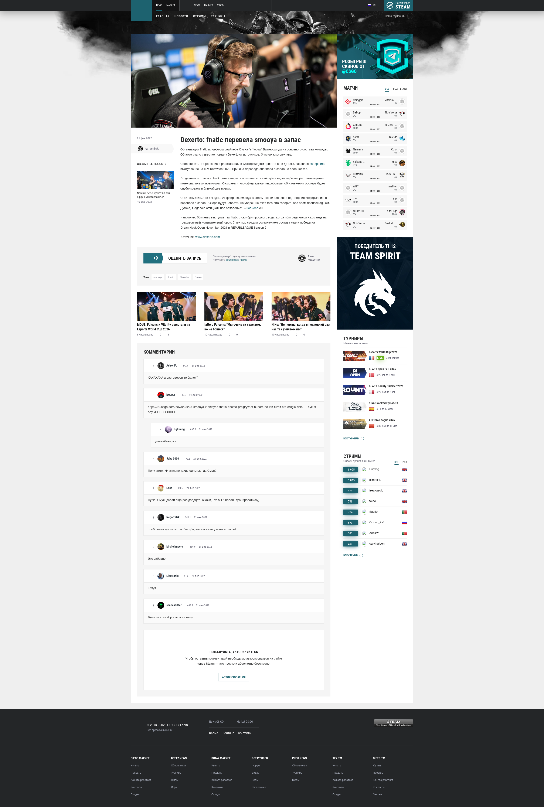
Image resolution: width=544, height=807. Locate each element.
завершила (317, 164)
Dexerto (184, 277)
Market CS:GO (245, 721)
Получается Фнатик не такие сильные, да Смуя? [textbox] (182, 471)
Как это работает (141, 780)
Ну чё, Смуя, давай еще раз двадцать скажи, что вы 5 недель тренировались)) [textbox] (203, 500)
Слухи (198, 277)
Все (387, 88)
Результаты (400, 88)
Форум (256, 766)
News (159, 5)
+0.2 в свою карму (236, 260)
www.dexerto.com (207, 237)
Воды (255, 780)
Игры (174, 787)
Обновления (178, 766)
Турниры (218, 16)
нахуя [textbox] (152, 588)
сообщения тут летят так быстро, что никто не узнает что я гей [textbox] (192, 529)
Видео (255, 773)
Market (170, 5)
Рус (404, 462)
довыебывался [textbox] (166, 441)
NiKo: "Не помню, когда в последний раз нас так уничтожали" (301, 327)
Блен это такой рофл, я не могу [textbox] (170, 617)
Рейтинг (228, 733)
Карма (213, 733)
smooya (157, 277)
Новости (181, 16)
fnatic (171, 277)
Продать (136, 773)
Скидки (135, 794)
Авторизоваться (233, 677)
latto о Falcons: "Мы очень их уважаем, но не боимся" (232, 327)
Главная (162, 16)
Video (220, 5)
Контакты (244, 733)
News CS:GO (216, 721)
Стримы (199, 16)
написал (252, 208)
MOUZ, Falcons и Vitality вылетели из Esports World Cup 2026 (163, 327)
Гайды (174, 780)
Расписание (259, 787)
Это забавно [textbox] (157, 559)
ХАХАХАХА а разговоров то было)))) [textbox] (173, 378)
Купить (135, 766)
